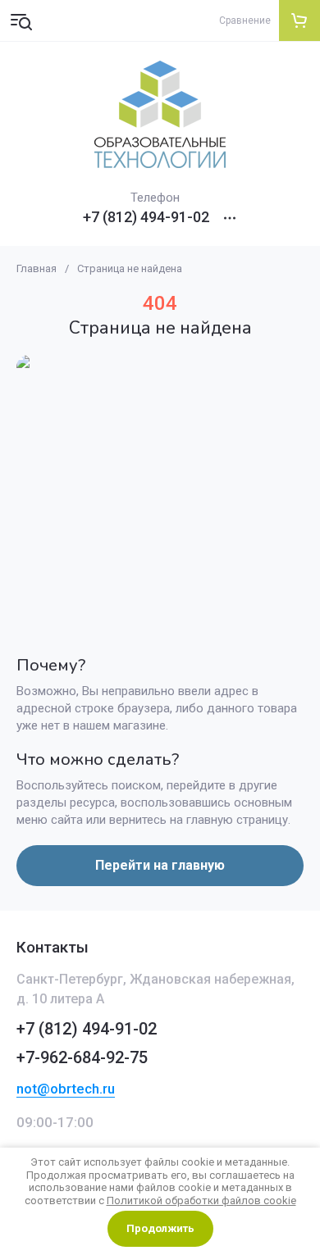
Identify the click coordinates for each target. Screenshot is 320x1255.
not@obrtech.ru (65, 1088)
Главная (36, 268)
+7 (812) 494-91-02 (146, 217)
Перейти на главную (160, 865)
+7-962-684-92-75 (82, 1057)
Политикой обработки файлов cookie (201, 1200)
